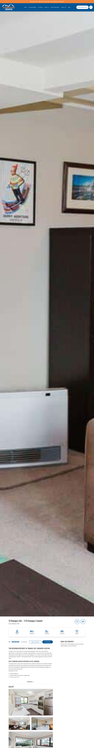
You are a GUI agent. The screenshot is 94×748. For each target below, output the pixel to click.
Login (69, 7)
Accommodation (32, 7)
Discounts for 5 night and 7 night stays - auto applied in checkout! (47, 1)
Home (25, 7)
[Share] (83, 621)
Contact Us (63, 7)
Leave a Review (35, 642)
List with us (40, 7)
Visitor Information (55, 7)
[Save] (77, 621)
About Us (47, 7)
